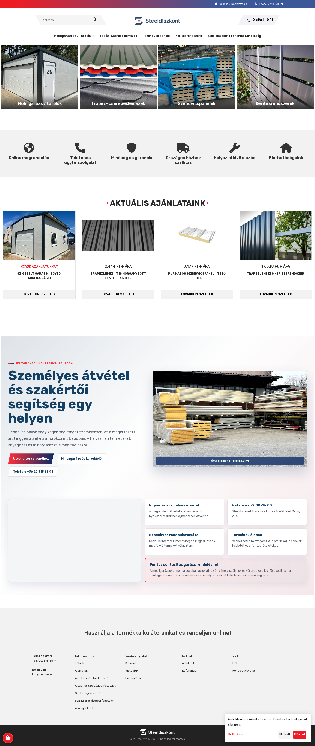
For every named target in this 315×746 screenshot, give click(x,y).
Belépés (223, 3)
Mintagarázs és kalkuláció (81, 459)
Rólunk (79, 663)
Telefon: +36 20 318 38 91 (33, 471)
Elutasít (284, 734)
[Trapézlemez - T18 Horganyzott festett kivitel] (118, 235)
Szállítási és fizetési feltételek (94, 700)
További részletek (39, 294)
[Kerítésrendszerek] (275, 77)
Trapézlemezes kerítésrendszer (275, 274)
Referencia (189, 670)
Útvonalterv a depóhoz (31, 459)
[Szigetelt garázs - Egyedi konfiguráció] (39, 235)
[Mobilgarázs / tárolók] (39, 77)
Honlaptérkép (134, 678)
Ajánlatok (81, 670)
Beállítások (235, 734)
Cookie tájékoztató (87, 693)
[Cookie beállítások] (8, 738)
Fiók (235, 663)
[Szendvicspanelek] (196, 77)
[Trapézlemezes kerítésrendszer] (276, 235)
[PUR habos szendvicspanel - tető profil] (197, 235)
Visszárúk (131, 670)
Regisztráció (239, 3)
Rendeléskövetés (244, 670)
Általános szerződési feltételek (95, 685)
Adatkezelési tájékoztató (91, 678)
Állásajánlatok (84, 708)
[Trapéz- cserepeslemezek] (118, 77)
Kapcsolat (131, 663)
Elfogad (299, 734)
